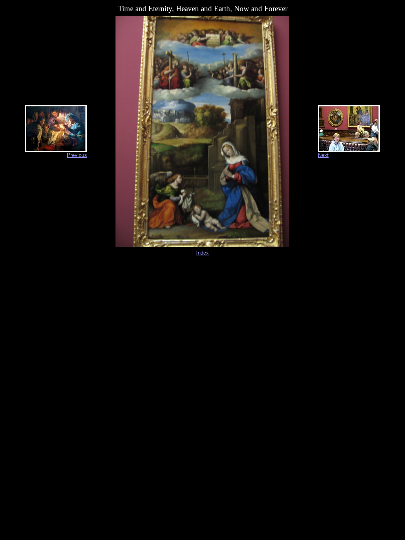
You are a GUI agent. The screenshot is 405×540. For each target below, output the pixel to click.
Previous (77, 155)
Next (323, 155)
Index (202, 253)
